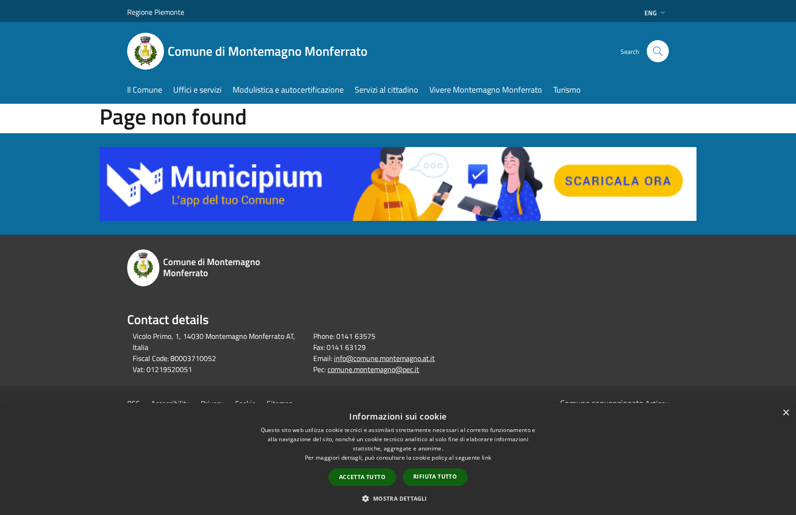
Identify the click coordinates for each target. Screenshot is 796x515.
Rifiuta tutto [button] (435, 476)
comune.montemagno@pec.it (373, 369)
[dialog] (398, 459)
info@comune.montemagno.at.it (384, 358)
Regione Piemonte (155, 12)
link (486, 458)
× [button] (785, 412)
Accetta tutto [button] (362, 477)
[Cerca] (658, 51)
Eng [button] (650, 13)
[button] (398, 498)
